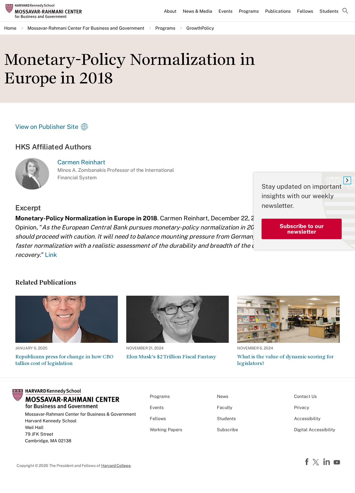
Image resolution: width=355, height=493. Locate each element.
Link (51, 254)
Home (10, 28)
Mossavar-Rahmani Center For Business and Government (85, 28)
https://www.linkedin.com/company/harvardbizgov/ (327, 462)
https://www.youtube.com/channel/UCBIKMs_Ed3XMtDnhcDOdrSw (337, 462)
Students (329, 11)
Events (225, 11)
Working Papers (166, 429)
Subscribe (227, 429)
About (170, 11)
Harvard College (116, 465)
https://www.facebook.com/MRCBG (307, 462)
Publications (278, 11)
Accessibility (307, 418)
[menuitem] (170, 13)
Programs (249, 11)
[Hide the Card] (347, 180)
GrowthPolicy (200, 28)
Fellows (305, 11)
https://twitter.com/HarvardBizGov (317, 462)
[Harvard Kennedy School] (45, 11)
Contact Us (305, 396)
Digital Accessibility (314, 429)
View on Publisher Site (46, 126)
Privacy (301, 407)
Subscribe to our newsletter (302, 229)
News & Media (197, 11)
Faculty (224, 407)
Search (345, 11)
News (222, 396)
